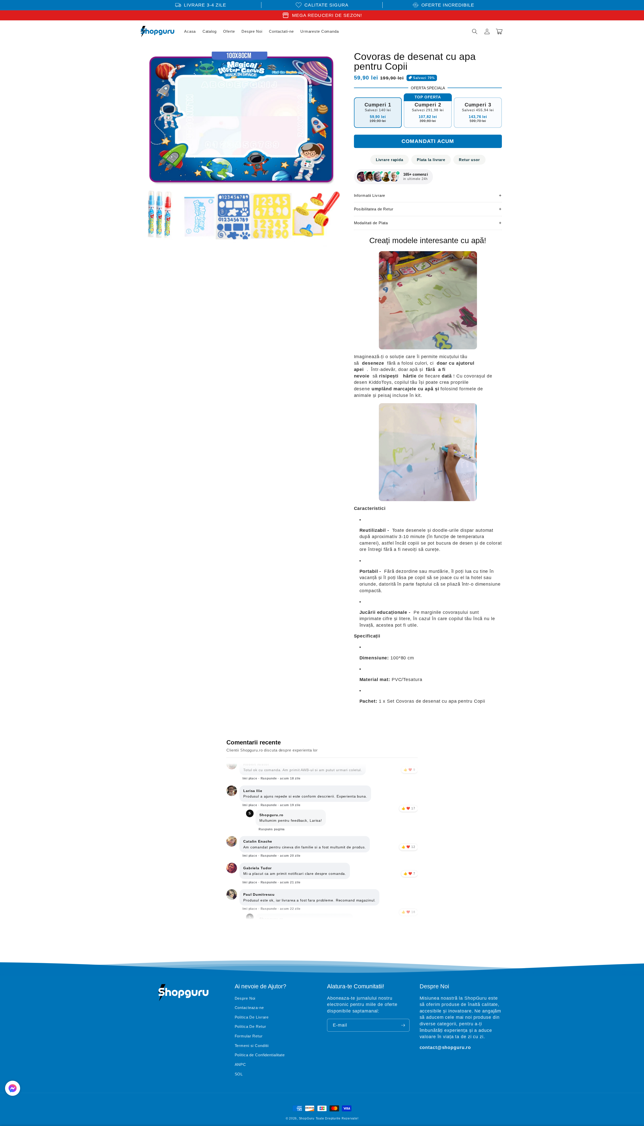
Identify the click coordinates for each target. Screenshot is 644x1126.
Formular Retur (249, 1036)
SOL (239, 1074)
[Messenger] (12, 1088)
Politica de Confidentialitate (260, 1055)
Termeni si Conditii (252, 1045)
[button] (475, 31)
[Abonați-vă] (403, 1025)
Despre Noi (245, 998)
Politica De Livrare (252, 1017)
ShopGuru (306, 1118)
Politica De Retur (250, 1026)
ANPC (240, 1064)
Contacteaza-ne (249, 1007)
